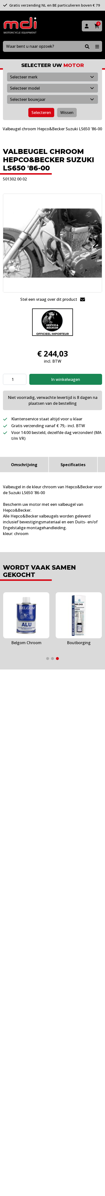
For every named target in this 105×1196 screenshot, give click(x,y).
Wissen (67, 112)
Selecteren (41, 112)
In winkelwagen (65, 379)
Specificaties (73, 464)
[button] (95, 243)
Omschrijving (24, 464)
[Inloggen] (87, 25)
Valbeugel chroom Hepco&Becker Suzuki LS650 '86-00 (52, 129)
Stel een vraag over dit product (49, 299)
